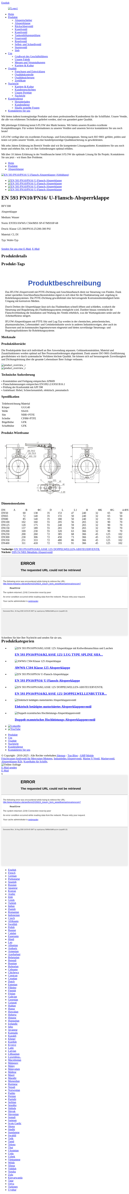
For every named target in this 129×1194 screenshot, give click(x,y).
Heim (11, 14)
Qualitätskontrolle (24, 74)
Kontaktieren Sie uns (19, 110)
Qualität (12, 68)
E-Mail (35, 248)
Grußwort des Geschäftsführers (31, 56)
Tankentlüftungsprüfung (27, 35)
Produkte (13, 17)
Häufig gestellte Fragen (27, 107)
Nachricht (13, 83)
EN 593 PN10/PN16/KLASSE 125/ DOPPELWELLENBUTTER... (61, 693)
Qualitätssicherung (24, 77)
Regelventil (21, 41)
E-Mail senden (9, 767)
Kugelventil (21, 29)
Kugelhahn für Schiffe (35, 761)
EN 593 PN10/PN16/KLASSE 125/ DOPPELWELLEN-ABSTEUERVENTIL (57, 549)
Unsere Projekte (23, 92)
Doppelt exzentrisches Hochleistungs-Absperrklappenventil (55, 719)
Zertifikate (20, 80)
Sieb (17, 50)
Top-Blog (73, 755)
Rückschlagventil (24, 26)
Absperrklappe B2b (11, 761)
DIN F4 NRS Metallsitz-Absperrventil (32, 552)
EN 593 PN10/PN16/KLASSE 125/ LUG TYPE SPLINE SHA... (59, 654)
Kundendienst (15, 98)
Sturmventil (21, 47)
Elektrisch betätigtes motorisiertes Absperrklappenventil (53, 706)
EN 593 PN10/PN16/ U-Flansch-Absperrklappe (47, 680)
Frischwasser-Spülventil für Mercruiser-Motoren (26, 758)
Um (10, 53)
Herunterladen (22, 101)
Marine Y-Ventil (91, 758)
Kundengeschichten (25, 89)
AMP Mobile (87, 755)
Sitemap (61, 755)
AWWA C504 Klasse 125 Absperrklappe (42, 667)
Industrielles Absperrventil (67, 758)
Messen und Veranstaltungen (30, 62)
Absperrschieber (23, 20)
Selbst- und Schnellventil (28, 44)
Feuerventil (21, 38)
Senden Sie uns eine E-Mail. (16, 248)
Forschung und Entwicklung (30, 71)
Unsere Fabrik (22, 59)
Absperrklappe (22, 23)
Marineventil (107, 758)
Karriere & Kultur (24, 65)
